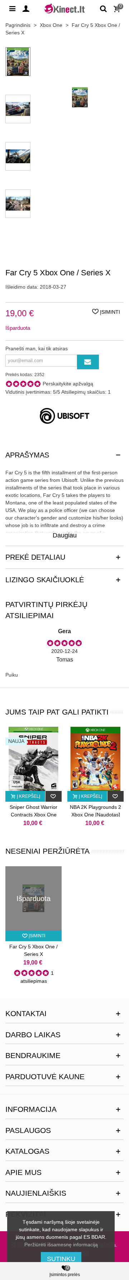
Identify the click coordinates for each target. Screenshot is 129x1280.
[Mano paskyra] (26, 8)
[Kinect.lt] (64, 8)
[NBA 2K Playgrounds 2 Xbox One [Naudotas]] (95, 759)
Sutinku (61, 1258)
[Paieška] (103, 8)
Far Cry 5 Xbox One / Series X (33, 950)
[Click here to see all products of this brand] (64, 416)
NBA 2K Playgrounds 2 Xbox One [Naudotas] (95, 810)
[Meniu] (12, 8)
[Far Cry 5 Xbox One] (80, 143)
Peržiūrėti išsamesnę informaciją (61, 1244)
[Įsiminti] (54, 796)
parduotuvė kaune (45, 1076)
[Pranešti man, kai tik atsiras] (88, 362)
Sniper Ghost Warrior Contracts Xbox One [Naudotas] (33, 814)
